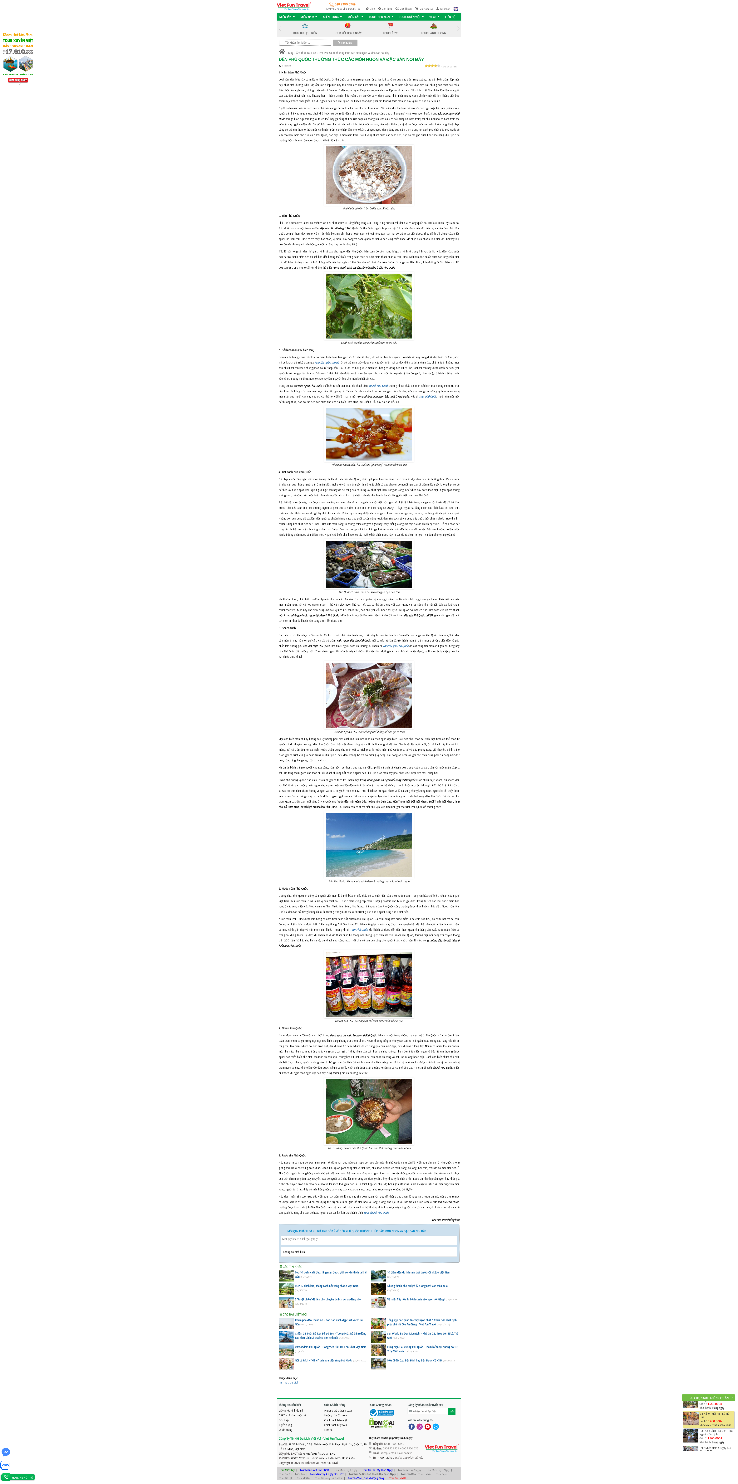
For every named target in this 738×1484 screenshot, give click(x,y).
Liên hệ (450, 17)
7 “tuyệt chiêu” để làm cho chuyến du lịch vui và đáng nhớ (328, 1299)
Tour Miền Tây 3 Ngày (438, 1470)
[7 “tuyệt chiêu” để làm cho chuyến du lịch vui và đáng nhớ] (286, 1302)
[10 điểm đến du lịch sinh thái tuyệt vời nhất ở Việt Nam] (378, 1275)
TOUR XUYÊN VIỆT (410, 17)
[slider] (432, 65)
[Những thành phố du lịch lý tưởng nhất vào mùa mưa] (378, 1289)
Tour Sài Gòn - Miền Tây (292, 1474)
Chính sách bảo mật (335, 1420)
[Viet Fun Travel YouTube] (427, 1426)
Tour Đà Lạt (285, 1478)
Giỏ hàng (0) (426, 8)
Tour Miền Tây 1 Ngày (345, 1470)
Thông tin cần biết (290, 1405)
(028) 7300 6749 (394, 1444)
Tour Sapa (441, 1474)
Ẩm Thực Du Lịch (306, 53)
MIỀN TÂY (285, 17)
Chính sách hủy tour (335, 1425)
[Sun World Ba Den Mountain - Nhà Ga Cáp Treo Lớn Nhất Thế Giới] (378, 1337)
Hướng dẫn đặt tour (335, 1415)
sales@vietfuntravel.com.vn (396, 1453)
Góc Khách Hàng (335, 1405)
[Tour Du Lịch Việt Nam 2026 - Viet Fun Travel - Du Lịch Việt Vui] (294, 6)
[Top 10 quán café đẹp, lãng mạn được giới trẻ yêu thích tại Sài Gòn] (286, 1275)
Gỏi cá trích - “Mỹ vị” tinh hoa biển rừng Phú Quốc (323, 1360)
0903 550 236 (409, 1448)
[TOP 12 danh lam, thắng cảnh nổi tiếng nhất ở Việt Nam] (286, 1289)
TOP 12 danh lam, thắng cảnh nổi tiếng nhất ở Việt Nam (326, 1286)
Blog (372, 8)
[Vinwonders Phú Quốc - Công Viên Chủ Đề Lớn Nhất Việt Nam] (286, 1350)
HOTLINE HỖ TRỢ (22, 1477)
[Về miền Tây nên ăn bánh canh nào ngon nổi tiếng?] (378, 1302)
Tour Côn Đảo (408, 1474)
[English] (456, 8)
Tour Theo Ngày (379, 17)
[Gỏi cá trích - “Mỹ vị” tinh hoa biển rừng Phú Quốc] (286, 1363)
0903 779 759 (391, 1448)
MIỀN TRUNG (331, 17)
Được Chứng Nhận (380, 1405)
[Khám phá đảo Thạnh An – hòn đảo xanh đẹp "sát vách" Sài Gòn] (286, 1323)
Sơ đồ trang (285, 1430)
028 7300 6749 (345, 4)
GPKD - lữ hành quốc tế (292, 1415)
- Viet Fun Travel (328, 1463)
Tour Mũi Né (303, 1478)
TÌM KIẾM (346, 42)
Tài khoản (445, 8)
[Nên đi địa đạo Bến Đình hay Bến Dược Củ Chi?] (378, 1363)
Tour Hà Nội (424, 1474)
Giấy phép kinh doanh (291, 1410)
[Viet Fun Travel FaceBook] (411, 1426)
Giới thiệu (387, 8)
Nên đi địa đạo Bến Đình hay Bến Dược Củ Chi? (414, 1360)
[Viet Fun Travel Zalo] (435, 1426)
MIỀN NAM (307, 17)
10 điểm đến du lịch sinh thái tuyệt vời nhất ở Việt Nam (418, 1272)
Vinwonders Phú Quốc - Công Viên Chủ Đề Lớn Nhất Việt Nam (330, 1347)
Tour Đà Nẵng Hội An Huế (328, 1478)
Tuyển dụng (285, 1425)
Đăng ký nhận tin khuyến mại (425, 1405)
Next (458, 29)
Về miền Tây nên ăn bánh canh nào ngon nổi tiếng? (416, 1299)
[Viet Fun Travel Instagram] (419, 1426)
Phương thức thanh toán (338, 1410)
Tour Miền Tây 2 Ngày (409, 1470)
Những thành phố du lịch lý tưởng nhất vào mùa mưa (417, 1286)
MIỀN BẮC (353, 17)
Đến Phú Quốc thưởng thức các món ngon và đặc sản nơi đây (354, 53)
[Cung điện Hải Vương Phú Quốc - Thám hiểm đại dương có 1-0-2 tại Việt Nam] (378, 1350)
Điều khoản (406, 8)
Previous (280, 29)
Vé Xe (432, 17)
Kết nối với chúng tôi (420, 1420)
